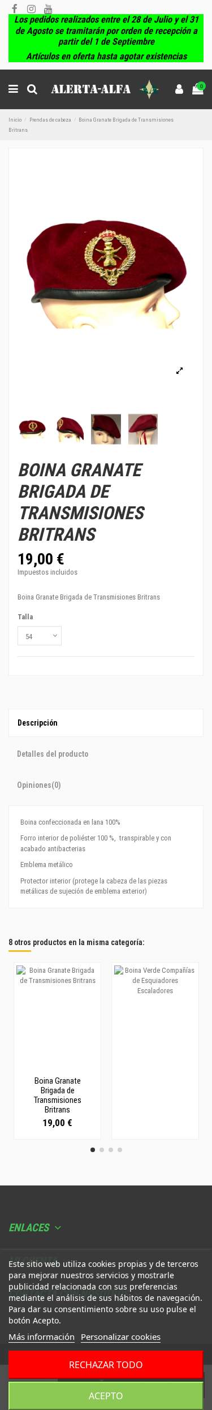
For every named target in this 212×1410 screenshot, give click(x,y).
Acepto (106, 1396)
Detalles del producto (52, 753)
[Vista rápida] (57, 1067)
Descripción (38, 722)
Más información (41, 1336)
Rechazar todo (106, 1365)
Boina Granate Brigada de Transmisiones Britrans (57, 1095)
